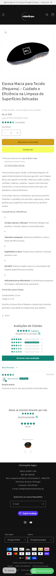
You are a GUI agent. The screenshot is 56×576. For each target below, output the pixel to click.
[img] (8, 375)
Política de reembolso (22, 566)
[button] (3, 15)
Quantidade (6, 127)
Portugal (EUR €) (14, 540)
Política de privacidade (40, 566)
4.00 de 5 (35, 331)
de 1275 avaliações (26, 417)
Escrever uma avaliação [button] (28, 358)
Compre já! (28, 149)
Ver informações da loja (14, 165)
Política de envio (27, 570)
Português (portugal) (38, 540)
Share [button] (7, 315)
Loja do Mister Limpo (25, 563)
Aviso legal (29, 574)
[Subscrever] (43, 504)
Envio (3, 118)
